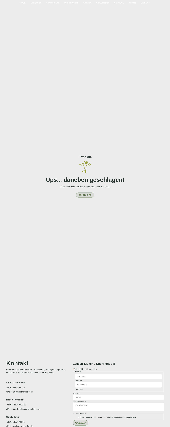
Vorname (78, 381)
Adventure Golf (52, 3)
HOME (23, 3)
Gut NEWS (119, 3)
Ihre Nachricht (79, 402)
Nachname (79, 389)
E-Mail (76, 393)
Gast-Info (87, 3)
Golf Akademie (102, 3)
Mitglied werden (71, 3)
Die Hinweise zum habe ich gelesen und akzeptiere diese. (109, 417)
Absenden (80, 423)
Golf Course (36, 3)
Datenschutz (101, 417)
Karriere (132, 3)
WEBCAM (145, 3)
